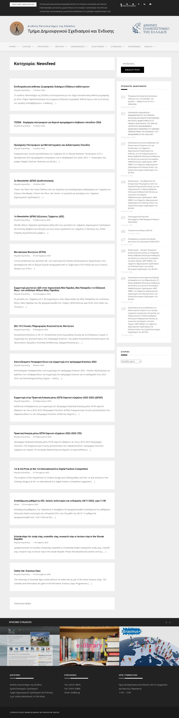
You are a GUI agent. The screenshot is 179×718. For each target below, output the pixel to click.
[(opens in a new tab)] (30, 646)
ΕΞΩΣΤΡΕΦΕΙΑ (97, 46)
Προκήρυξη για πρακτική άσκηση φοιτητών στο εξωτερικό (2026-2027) (144, 240)
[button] (121, 4)
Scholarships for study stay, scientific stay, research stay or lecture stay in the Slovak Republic (59, 537)
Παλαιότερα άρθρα (22, 603)
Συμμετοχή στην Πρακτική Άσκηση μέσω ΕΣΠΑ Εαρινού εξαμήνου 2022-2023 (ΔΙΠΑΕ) (58, 397)
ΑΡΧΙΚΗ (12, 46)
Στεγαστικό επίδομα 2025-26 (140, 230)
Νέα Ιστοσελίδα (129, 6)
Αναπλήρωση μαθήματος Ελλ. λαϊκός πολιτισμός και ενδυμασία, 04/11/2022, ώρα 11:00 (60, 501)
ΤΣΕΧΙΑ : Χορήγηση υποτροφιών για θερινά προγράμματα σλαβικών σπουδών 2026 (57, 122)
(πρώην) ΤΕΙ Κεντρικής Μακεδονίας (27, 656)
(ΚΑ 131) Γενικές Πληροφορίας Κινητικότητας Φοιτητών (44, 326)
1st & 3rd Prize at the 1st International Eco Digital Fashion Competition (51, 469)
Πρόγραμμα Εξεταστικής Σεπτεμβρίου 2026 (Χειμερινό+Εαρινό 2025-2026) (143, 219)
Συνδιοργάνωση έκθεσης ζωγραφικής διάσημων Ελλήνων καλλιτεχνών (52, 86)
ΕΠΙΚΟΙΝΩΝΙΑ (134, 46)
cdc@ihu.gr (75, 692)
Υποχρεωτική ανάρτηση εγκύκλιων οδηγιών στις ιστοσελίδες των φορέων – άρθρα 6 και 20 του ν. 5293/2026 (142, 100)
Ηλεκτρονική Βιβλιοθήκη (82, 656)
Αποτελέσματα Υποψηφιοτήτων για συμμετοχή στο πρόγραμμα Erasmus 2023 (55, 362)
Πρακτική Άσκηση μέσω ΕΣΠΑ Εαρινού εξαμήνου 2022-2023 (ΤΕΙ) (48, 433)
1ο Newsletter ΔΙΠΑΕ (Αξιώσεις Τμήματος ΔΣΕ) (39, 216)
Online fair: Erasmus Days (27, 571)
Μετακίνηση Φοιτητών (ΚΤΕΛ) (30, 252)
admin (16, 504)
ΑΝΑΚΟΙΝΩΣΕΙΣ (78, 46)
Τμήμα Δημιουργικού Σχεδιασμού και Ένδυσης (71, 31)
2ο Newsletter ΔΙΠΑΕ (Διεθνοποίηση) (34, 181)
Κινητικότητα (136, 656)
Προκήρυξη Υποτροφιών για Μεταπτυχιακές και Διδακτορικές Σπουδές (52, 145)
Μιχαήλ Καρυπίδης (22, 90)
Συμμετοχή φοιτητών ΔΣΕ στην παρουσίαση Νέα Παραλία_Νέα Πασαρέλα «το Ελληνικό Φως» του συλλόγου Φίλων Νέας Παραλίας (59, 289)
